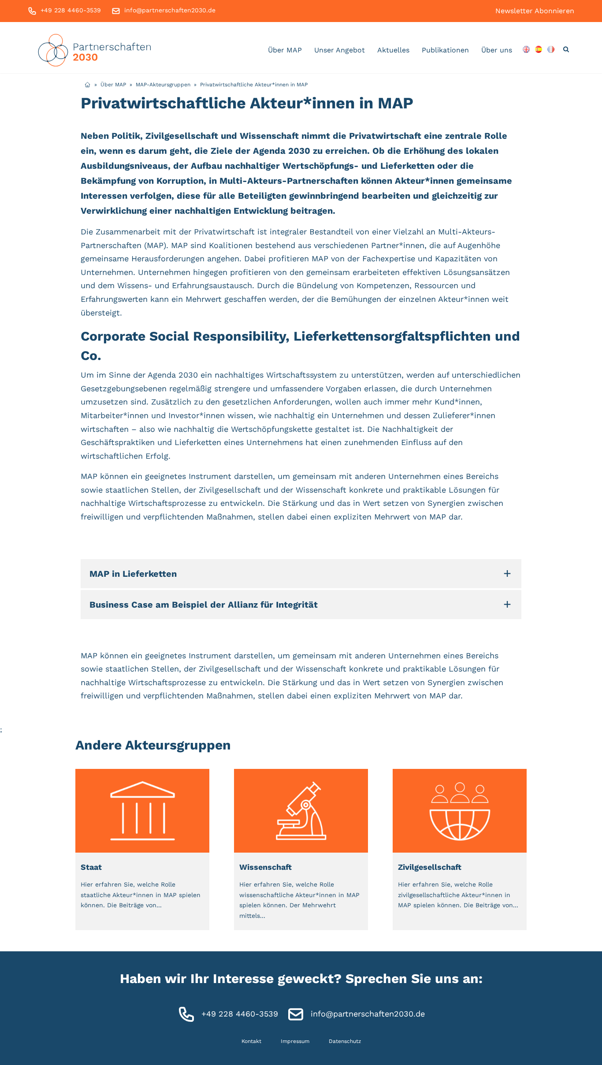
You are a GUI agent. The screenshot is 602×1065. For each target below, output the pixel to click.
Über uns (496, 50)
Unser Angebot (339, 50)
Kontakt (251, 1041)
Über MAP (285, 50)
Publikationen (445, 50)
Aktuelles (393, 50)
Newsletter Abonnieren (534, 11)
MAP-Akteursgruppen (163, 85)
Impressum (295, 1041)
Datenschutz (345, 1041)
